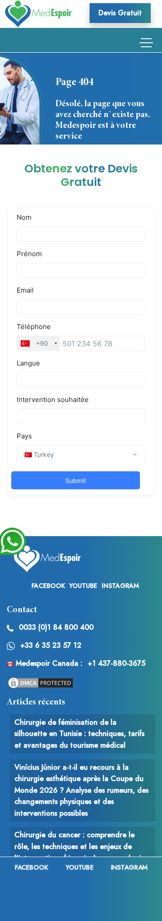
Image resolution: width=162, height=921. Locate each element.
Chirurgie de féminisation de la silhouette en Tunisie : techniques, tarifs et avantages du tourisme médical (79, 733)
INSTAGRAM (120, 585)
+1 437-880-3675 (116, 663)
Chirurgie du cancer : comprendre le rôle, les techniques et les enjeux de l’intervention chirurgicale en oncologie (79, 846)
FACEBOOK (48, 585)
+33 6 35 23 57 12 (50, 645)
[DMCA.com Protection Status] (40, 682)
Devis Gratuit (120, 13)
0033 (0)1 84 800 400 (56, 627)
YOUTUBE (83, 585)
